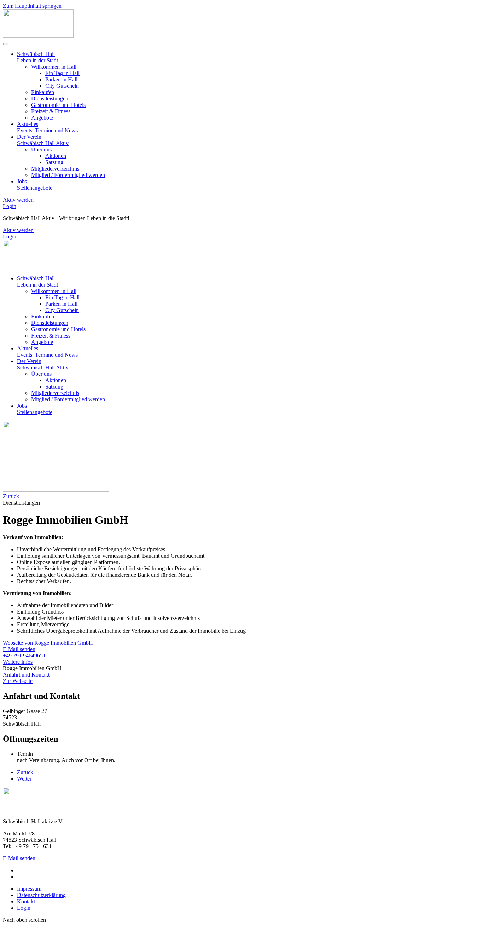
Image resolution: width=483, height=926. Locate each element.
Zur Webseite (18, 681)
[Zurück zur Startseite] (38, 36)
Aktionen (55, 156)
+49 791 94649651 (24, 655)
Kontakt (26, 901)
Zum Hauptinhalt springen (32, 6)
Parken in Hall (61, 79)
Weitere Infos (18, 662)
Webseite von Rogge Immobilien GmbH (48, 643)
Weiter (24, 779)
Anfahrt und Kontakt (26, 675)
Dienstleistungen (49, 99)
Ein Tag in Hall (62, 73)
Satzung (54, 162)
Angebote (42, 118)
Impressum (29, 889)
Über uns (41, 149)
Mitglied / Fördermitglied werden (68, 175)
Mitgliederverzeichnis (55, 169)
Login (9, 206)
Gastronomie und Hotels (58, 105)
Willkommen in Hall (53, 67)
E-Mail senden (19, 649)
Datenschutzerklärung (41, 895)
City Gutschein (62, 86)
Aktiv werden (18, 200)
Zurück (11, 496)
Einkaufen (42, 92)
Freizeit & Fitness (50, 111)
